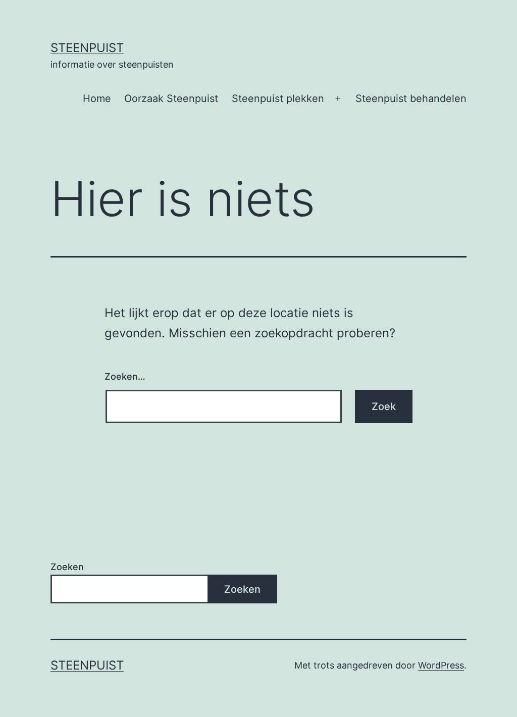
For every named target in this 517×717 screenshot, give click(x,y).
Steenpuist (87, 47)
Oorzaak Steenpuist (171, 98)
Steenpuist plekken (278, 98)
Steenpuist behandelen (411, 98)
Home (97, 98)
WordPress (441, 665)
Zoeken (67, 566)
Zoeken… (125, 376)
